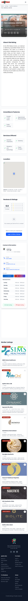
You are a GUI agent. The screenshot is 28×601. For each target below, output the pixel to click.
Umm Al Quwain (18, 589)
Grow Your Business (5, 577)
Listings (6, 6)
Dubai (16, 577)
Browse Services (18, 562)
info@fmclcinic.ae (10, 264)
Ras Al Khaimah (18, 585)
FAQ (2, 562)
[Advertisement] (14, 89)
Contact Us (3, 571)
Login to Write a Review (14, 234)
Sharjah (17, 581)
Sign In (16, 558)
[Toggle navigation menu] (25, 2)
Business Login (4, 581)
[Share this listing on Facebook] (12, 33)
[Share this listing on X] (15, 33)
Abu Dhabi (17, 579)
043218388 (9, 258)
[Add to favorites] (25, 347)
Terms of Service (5, 566)
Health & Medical (13, 6)
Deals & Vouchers (19, 566)
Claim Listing (9, 305)
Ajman (16, 583)
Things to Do (18, 564)
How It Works (4, 560)
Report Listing (20, 305)
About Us (3, 558)
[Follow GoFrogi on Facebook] (14, 552)
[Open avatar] (4, 249)
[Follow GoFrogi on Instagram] (11, 552)
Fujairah (17, 587)
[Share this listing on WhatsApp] (9, 33)
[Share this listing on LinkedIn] (18, 33)
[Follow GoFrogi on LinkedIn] (17, 552)
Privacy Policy (4, 564)
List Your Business (5, 579)
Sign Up (17, 560)
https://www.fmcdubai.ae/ (13, 269)
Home (2, 6)
